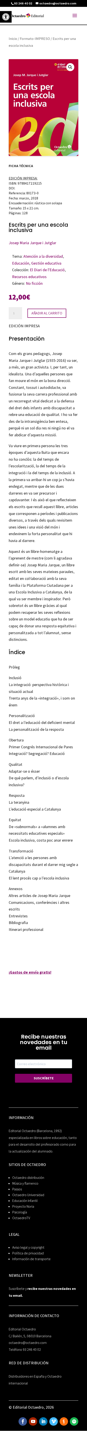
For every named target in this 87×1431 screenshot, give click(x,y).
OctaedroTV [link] (21, 1218)
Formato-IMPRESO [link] (35, 38)
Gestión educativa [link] (46, 263)
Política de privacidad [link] (28, 1253)
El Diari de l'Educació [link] (47, 269)
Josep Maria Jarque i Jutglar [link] (32, 242)
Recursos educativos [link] (29, 276)
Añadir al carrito (46, 313)
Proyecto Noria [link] (23, 1206)
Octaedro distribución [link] (28, 1177)
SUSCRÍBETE (44, 1078)
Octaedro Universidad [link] (28, 1195)
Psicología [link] (19, 1212)
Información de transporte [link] (31, 1259)
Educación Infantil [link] (25, 1200)
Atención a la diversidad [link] (43, 256)
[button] (70, 67)
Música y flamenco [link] (25, 1183)
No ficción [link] (34, 283)
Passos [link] (17, 1189)
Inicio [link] (13, 38)
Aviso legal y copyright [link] (28, 1247)
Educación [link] (20, 263)
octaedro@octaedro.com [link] (28, 1342)
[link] (6, 17)
